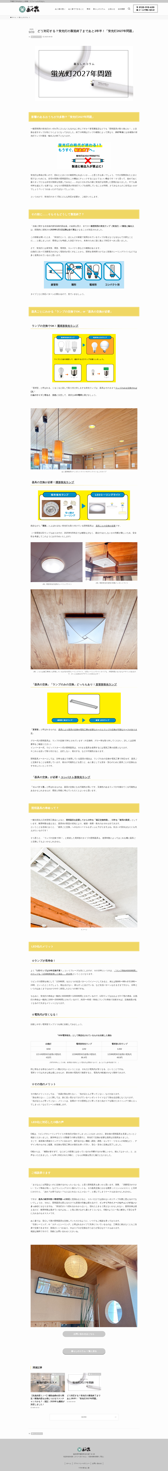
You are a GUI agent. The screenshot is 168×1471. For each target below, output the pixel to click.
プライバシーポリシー (82, 1463)
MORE (84, 1417)
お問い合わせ (97, 1463)
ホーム (68, 1463)
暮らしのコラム (36, 37)
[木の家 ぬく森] (29, 9)
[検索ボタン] (129, 9)
